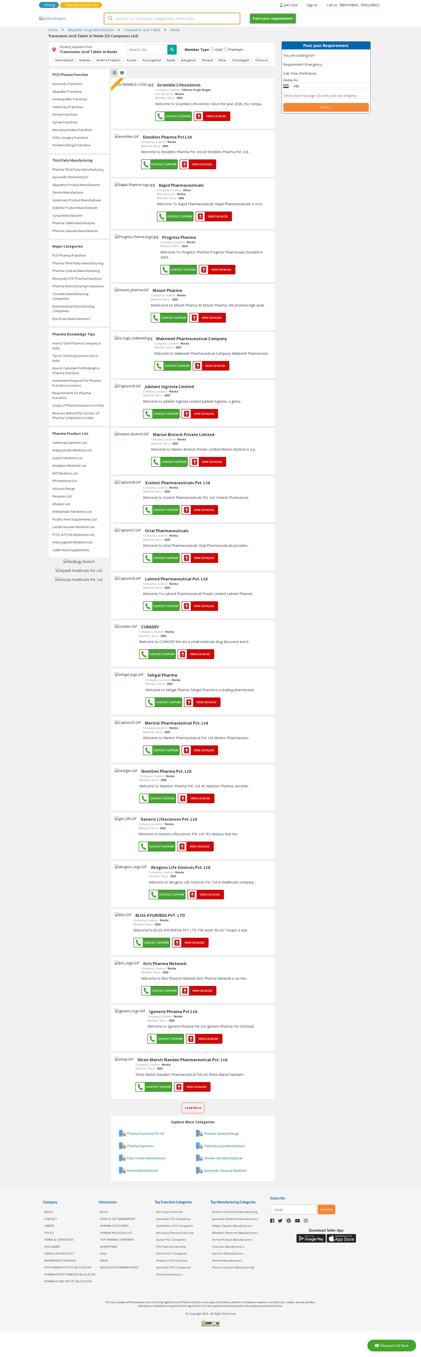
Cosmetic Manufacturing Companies (70, 296)
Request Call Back (394, 1346)
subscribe (326, 1209)
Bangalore (188, 60)
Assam (131, 60)
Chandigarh (240, 60)
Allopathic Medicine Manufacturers (235, 1233)
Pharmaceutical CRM (81, 5)
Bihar (222, 60)
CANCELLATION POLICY (59, 1253)
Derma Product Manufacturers (232, 1239)
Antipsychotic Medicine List (72, 450)
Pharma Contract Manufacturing (76, 271)
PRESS (104, 1260)
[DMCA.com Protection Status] (210, 1324)
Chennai (261, 60)
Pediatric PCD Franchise (171, 1260)
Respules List (62, 496)
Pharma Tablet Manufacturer (73, 223)
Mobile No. (291, 80)
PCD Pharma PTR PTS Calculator (67, 1267)
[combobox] (172, 18)
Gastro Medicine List (67, 458)
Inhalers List (61, 504)
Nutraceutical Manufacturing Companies (73, 308)
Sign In (312, 5)
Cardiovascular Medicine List (73, 527)
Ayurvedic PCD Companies (173, 1267)
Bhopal (207, 60)
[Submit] (110, 18)
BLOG (104, 1212)
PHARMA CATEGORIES (114, 1225)
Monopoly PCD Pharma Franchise (77, 278)
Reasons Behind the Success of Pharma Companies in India (75, 415)
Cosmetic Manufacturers (228, 1246)
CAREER (49, 1225)
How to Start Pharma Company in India (76, 345)
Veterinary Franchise (67, 107)
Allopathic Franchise (67, 91)
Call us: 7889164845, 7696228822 (353, 5)
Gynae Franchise (64, 122)
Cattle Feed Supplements (70, 550)
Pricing (49, 5)
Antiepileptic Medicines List (72, 511)
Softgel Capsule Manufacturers (232, 1225)
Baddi (171, 60)
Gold (218, 49)
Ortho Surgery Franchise (70, 137)
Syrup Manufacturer (67, 215)
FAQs (103, 1253)
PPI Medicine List (64, 481)
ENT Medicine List (65, 473)
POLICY (49, 1233)
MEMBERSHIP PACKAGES (60, 1260)
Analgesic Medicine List (69, 465)
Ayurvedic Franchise (67, 84)
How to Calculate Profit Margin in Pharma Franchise (76, 370)
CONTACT (50, 1219)
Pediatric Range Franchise (71, 145)
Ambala (84, 60)
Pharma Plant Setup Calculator (68, 1281)
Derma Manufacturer (68, 192)
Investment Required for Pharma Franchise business (76, 383)
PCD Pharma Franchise (69, 255)
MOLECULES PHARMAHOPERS (119, 1267)
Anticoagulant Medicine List (72, 542)
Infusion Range (63, 488)
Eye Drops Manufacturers (71, 318)
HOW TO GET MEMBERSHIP (117, 1219)
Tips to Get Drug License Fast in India (75, 358)
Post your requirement (273, 18)
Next (326, 107)
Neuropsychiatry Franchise (72, 130)
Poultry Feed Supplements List (74, 519)
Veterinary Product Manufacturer (76, 200)
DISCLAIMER (52, 1246)
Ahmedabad (64, 60)
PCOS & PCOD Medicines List (73, 534)
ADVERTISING (108, 1246)
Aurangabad (151, 60)
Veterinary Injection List (69, 442)
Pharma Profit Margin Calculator (69, 1274)
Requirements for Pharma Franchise (71, 395)
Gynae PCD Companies (171, 1239)
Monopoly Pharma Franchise (175, 1233)
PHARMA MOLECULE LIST (116, 1233)
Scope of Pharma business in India (78, 405)
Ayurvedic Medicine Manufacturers (235, 1219)
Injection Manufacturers (227, 1253)
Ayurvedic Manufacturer (70, 177)
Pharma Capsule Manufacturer (75, 231)
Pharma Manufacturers (227, 1260)
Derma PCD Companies (171, 1253)
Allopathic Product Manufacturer (76, 185)
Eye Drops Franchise (169, 1212)
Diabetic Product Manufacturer (75, 207)
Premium (235, 49)
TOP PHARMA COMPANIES (117, 1239)
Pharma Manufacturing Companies (78, 286)
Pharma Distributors (169, 1274)
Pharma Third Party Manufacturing (77, 169)
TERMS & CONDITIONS (58, 1239)
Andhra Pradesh (108, 60)
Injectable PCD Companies (173, 1219)
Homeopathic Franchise (69, 99)
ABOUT (49, 1212)
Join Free (291, 5)
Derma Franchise (64, 114)
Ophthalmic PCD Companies (174, 1225)
